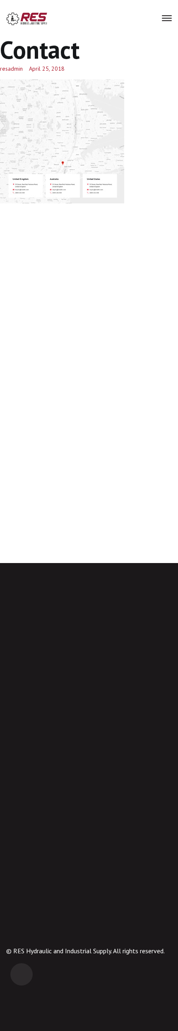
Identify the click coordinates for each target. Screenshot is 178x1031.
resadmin (11, 68)
